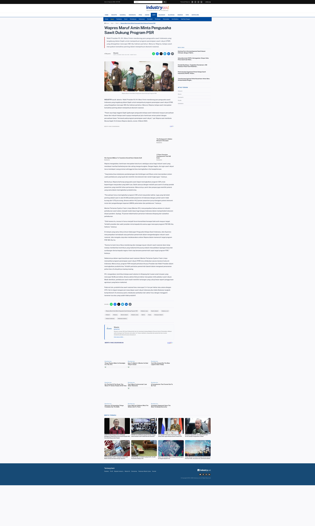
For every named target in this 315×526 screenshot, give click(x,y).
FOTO (187, 15)
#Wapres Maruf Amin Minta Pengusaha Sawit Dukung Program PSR (121, 311)
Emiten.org (195, 15)
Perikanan (157, 19)
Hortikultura (175, 19)
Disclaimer (134, 471)
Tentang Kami (109, 468)
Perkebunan (133, 19)
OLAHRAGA (171, 15)
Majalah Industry (118, 471)
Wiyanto (115, 53)
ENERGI (147, 15)
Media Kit (127, 471)
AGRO (154, 15)
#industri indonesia (110, 318)
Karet (125, 19)
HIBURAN (180, 15)
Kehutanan (142, 19)
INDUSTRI (114, 15)
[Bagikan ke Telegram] (164, 53)
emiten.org (208, 2)
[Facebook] (195, 2)
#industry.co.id (165, 311)
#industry (115, 314)
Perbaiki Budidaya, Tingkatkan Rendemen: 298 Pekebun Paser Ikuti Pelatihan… (192, 65)
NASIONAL (123, 15)
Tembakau (119, 19)
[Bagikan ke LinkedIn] (168, 53)
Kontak (154, 471)
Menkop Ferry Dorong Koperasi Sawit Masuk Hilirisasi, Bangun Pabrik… (191, 52)
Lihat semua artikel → (119, 337)
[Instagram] (198, 2)
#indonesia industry (122, 318)
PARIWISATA (132, 15)
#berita (143, 314)
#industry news (144, 311)
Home (106, 19)
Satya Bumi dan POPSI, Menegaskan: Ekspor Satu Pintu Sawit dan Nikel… (193, 59)
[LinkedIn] (201, 2)
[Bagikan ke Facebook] (157, 53)
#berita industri (154, 311)
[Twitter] (192, 2)
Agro (112, 23)
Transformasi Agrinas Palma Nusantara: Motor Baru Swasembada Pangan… (194, 79)
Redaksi (106, 471)
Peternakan (166, 19)
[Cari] (164, 2)
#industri (108, 314)
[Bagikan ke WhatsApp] (153, 53)
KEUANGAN (161, 15)
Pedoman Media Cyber (144, 471)
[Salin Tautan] (172, 53)
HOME (106, 15)
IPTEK (140, 15)
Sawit (112, 19)
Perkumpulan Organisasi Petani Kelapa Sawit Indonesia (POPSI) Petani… (192, 72)
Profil (111, 471)
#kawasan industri (158, 314)
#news (149, 314)
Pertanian (149, 19)
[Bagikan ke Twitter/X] (161, 53)
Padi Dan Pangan (185, 19)
